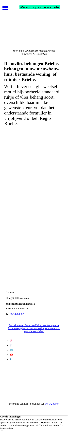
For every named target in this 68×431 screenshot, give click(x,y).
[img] (34, 31)
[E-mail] (11, 350)
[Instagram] (11, 340)
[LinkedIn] (11, 359)
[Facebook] (11, 345)
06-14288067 (17, 314)
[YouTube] (11, 354)
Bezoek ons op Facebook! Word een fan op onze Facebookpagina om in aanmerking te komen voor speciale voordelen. (34, 328)
